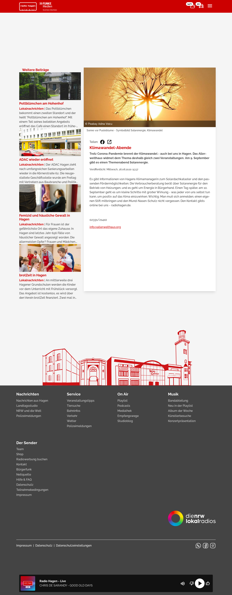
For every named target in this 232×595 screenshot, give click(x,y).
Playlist (122, 400)
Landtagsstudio (27, 405)
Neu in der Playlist (180, 405)
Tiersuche (73, 405)
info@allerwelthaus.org (105, 227)
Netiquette (23, 474)
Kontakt (21, 464)
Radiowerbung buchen (31, 459)
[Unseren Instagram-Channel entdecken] (213, 546)
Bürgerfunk (24, 469)
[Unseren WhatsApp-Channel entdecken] (198, 546)
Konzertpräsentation (182, 421)
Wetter (71, 421)
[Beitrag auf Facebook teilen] (102, 142)
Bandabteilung (178, 400)
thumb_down (192, 583)
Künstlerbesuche (179, 416)
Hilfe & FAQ (24, 479)
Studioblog (125, 421)
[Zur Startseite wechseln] (28, 6)
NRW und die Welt (28, 411)
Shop (19, 454)
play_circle (200, 583)
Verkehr (72, 416)
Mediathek (124, 411)
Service (74, 394)
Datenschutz (24, 484)
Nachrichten (27, 394)
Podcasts (123, 405)
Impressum (24, 495)
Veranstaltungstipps (80, 400)
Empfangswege (128, 416)
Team (20, 449)
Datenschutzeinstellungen (74, 545)
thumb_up (208, 583)
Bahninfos (73, 411)
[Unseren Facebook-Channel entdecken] (205, 546)
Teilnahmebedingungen (32, 490)
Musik (173, 394)
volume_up (182, 583)
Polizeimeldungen (28, 416)
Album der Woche (180, 411)
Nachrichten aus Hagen (32, 400)
